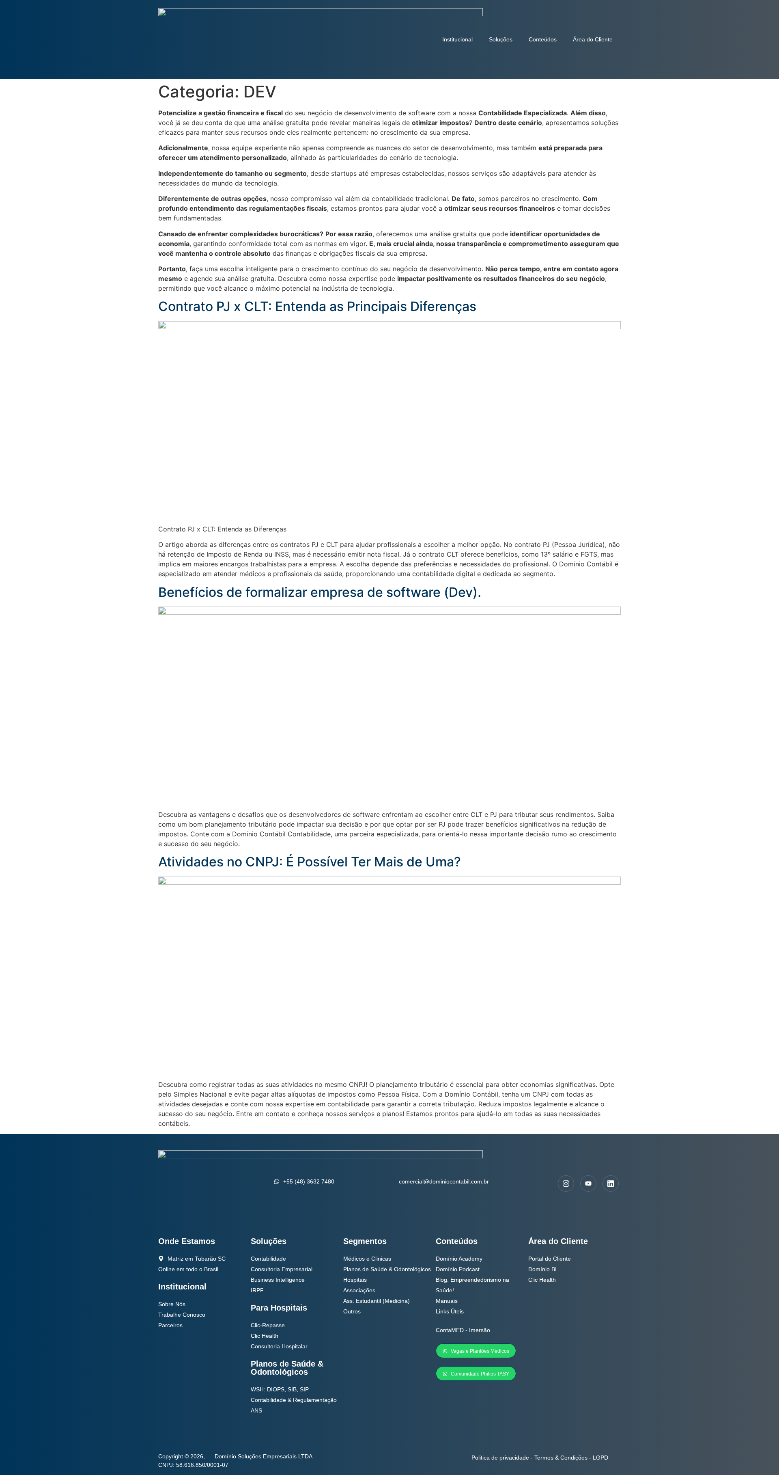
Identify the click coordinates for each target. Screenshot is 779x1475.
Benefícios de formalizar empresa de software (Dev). (319, 592)
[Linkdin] (611, 1183)
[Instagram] (566, 1183)
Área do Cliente (593, 39)
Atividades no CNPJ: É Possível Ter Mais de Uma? (309, 862)
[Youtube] (588, 1183)
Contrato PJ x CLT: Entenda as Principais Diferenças (317, 306)
